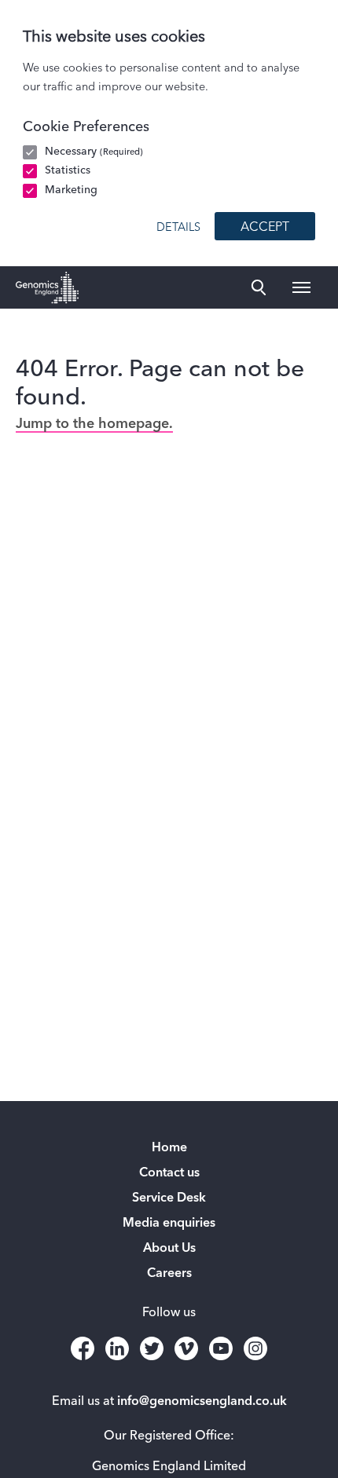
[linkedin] (117, 1348)
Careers (169, 1274)
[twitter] (151, 1348)
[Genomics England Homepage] (47, 287)
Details (178, 227)
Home (169, 1148)
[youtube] (221, 1348)
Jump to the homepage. (94, 424)
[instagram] (255, 1348)
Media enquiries (169, 1223)
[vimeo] (186, 1348)
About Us (169, 1248)
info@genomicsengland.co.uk (202, 1402)
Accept (265, 227)
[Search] (258, 287)
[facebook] (82, 1348)
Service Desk (169, 1198)
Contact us (169, 1173)
